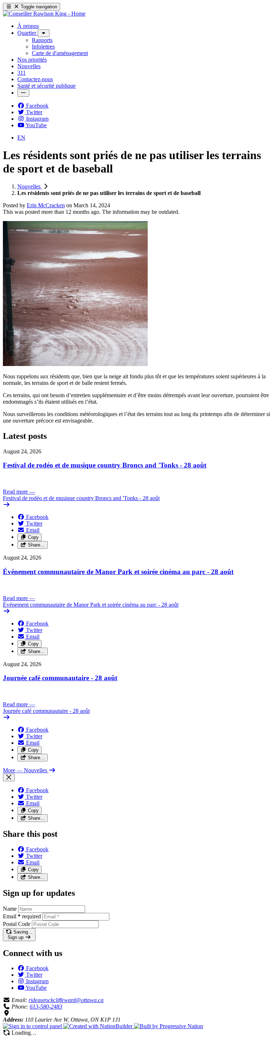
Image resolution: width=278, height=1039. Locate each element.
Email (22, 916)
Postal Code (16, 924)
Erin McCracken (46, 205)
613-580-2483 (46, 1006)
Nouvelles (29, 186)
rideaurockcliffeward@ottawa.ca (66, 1000)
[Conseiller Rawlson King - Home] (44, 14)
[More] (44, 33)
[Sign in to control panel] (33, 1026)
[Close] (9, 777)
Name (10, 909)
